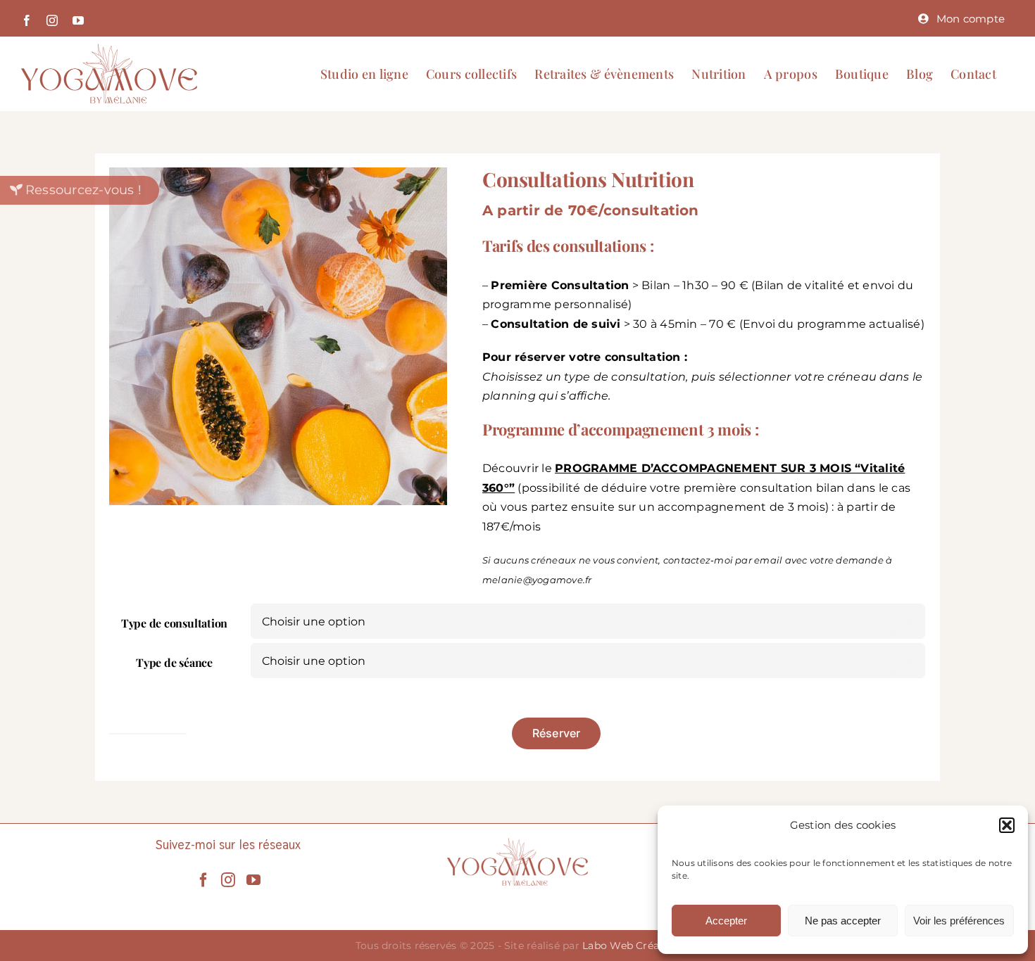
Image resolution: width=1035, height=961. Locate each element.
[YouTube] (253, 880)
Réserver (556, 733)
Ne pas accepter (843, 921)
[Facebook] (203, 880)
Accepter (726, 921)
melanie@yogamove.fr (537, 579)
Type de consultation (174, 623)
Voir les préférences (959, 921)
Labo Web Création (630, 945)
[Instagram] (228, 880)
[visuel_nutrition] (285, 350)
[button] (1007, 825)
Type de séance (174, 662)
